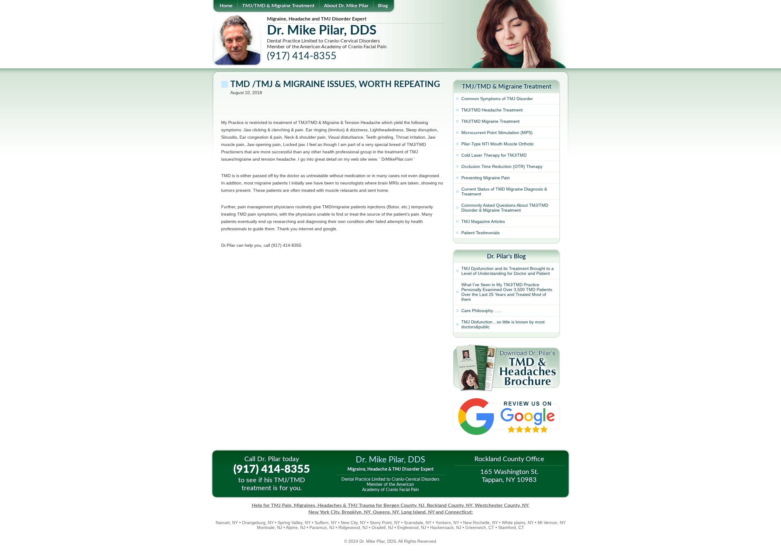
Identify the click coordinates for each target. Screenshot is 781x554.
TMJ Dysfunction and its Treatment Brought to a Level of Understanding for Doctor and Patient (507, 271)
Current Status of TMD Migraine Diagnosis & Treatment (504, 191)
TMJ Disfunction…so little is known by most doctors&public (503, 324)
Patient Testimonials (480, 232)
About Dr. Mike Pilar (346, 5)
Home (226, 5)
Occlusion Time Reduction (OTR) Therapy (501, 166)
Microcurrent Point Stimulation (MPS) (497, 132)
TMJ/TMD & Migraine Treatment (278, 5)
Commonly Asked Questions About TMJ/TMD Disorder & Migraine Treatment (504, 208)
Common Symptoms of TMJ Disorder (497, 98)
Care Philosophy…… (481, 310)
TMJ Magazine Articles (483, 221)
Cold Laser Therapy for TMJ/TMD (494, 155)
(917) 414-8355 (271, 469)
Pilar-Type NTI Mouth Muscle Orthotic (497, 143)
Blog (383, 5)
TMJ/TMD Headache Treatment (492, 110)
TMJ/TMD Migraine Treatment (490, 121)
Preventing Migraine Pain (485, 177)
